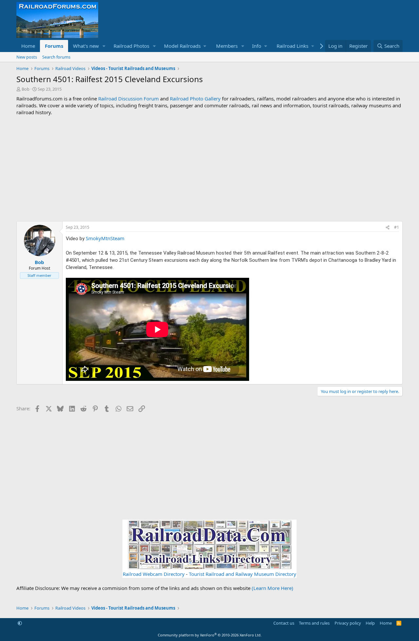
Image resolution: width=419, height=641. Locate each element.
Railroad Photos (131, 46)
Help (370, 623)
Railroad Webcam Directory (154, 574)
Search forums (56, 57)
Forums (54, 46)
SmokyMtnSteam (105, 238)
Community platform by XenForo (210, 634)
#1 (396, 227)
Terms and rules (314, 623)
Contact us (283, 623)
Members (227, 46)
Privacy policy (348, 623)
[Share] (387, 227)
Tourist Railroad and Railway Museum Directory (242, 574)
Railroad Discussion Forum (128, 98)
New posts (26, 57)
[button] (104, 46)
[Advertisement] (209, 168)
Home (28, 46)
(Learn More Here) (272, 588)
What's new (86, 46)
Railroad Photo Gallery (195, 98)
